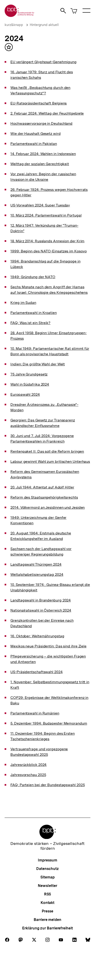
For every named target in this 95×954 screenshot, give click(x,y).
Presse (47, 911)
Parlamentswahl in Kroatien (33, 312)
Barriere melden (47, 919)
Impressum (47, 860)
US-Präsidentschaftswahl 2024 (36, 672)
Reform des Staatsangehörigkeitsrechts (44, 497)
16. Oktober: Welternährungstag (37, 636)
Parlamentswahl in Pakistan (33, 143)
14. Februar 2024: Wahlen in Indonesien (43, 154)
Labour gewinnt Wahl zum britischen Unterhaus (50, 461)
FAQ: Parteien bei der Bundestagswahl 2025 (47, 785)
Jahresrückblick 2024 (28, 764)
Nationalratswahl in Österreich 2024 (40, 610)
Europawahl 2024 (25, 394)
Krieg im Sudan (23, 302)
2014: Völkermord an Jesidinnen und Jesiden (47, 507)
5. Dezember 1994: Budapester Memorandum (48, 723)
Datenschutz (47, 869)
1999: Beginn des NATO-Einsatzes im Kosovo (48, 251)
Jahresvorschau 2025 (28, 775)
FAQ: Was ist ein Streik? (30, 323)
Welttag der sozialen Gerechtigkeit (39, 164)
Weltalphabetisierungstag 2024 (36, 574)
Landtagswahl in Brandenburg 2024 (40, 600)
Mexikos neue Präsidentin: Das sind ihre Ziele (48, 646)
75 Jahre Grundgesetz (29, 374)
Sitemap (47, 877)
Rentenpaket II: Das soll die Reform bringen (47, 451)
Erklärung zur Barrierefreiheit (47, 928)
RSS (47, 894)
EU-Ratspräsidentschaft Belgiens (38, 103)
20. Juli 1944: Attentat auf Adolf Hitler (42, 487)
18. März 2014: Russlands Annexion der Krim (47, 241)
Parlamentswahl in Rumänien (34, 713)
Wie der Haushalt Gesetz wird (35, 133)
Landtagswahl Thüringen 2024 (36, 564)
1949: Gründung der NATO (32, 277)
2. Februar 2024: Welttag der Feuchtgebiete (47, 113)
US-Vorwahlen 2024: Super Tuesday (40, 205)
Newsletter (47, 885)
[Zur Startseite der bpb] (20, 15)
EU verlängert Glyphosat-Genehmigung (43, 62)
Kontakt (47, 902)
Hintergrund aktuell (44, 25)
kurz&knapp (14, 25)
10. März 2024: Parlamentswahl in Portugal (45, 215)
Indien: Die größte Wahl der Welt (37, 364)
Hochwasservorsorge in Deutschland (41, 123)
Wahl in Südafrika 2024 (29, 384)
